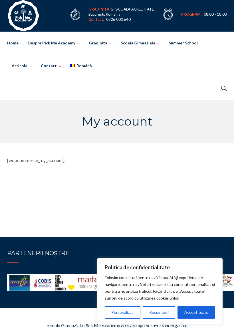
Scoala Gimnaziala (138, 42)
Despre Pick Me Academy (51, 42)
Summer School (183, 42)
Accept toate (196, 312)
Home (13, 42)
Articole (19, 65)
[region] (160, 291)
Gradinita (98, 42)
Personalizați (122, 312)
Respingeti (159, 312)
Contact (49, 65)
